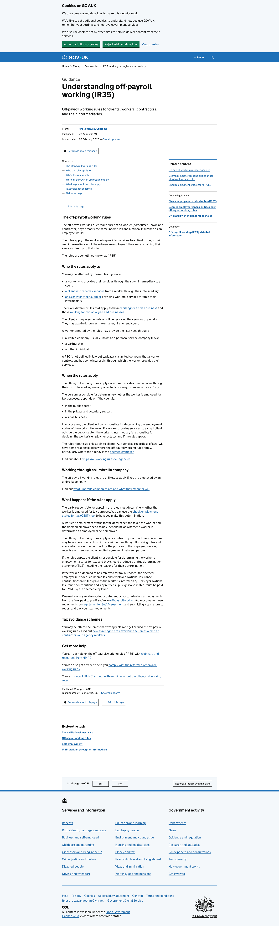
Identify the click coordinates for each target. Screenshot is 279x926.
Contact (137, 896)
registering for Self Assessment (103, 604)
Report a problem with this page (192, 783)
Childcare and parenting (78, 845)
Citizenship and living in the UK (82, 852)
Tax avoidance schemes (79, 188)
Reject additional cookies (121, 44)
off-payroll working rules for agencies (106, 459)
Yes (104, 783)
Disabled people (73, 866)
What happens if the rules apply (83, 184)
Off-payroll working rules (76, 738)
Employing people (127, 830)
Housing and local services (132, 845)
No (123, 783)
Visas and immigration (129, 866)
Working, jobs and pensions (133, 874)
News (172, 830)
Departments (177, 823)
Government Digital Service (125, 900)
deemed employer (122, 452)
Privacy (76, 896)
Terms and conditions (160, 896)
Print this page (76, 206)
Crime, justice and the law (79, 859)
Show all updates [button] (110, 692)
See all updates (111, 139)
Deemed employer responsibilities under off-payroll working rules (191, 177)
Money (77, 66)
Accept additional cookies (81, 44)
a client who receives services (84, 291)
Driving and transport (76, 874)
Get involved (177, 874)
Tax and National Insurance (77, 732)
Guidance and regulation (185, 837)
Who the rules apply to (78, 170)
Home (65, 66)
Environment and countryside (134, 837)
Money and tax (125, 852)
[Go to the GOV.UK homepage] (75, 57)
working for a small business (138, 308)
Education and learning (130, 823)
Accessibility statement (113, 896)
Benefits (67, 823)
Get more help (74, 193)
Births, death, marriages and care (84, 830)
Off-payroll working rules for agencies (189, 170)
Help (65, 896)
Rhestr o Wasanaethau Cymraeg (83, 900)
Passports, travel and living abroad (138, 859)
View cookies (150, 44)
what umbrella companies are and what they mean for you (111, 489)
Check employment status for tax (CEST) (191, 184)
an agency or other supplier (83, 297)
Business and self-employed (80, 837)
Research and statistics (184, 845)
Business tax (91, 66)
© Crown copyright (204, 916)
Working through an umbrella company (87, 179)
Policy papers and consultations (190, 852)
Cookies (89, 896)
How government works (184, 866)
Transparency (178, 859)
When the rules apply (77, 175)
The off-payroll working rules (81, 165)
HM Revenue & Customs (93, 128)
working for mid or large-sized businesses (97, 312)
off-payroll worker (122, 600)
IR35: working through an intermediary (124, 66)
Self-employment (72, 743)
